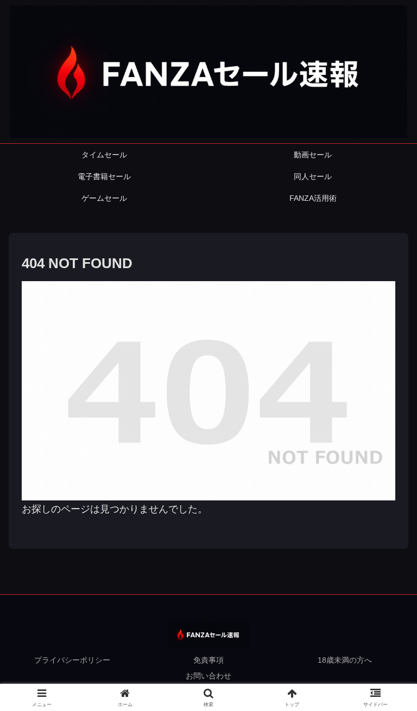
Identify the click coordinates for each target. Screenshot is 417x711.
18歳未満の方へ (345, 660)
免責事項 (208, 660)
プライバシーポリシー (72, 660)
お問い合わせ (208, 675)
